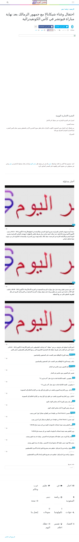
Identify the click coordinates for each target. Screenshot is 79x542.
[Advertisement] (39, 100)
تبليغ (42, 30)
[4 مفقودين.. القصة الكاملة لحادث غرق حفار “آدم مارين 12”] (39, 378)
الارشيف (71, 9)
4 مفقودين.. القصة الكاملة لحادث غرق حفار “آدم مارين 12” (57, 384)
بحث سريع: (71, 464)
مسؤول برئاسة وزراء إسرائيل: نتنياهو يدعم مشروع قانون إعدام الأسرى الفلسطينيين (50, 454)
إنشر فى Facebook (44, 26)
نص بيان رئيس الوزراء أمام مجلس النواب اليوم (61, 408)
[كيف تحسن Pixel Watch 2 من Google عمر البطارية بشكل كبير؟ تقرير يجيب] (39, 413)
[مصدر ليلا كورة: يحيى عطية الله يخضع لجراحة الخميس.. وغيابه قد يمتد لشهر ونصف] (39, 436)
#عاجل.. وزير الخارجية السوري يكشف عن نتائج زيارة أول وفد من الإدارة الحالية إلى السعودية (48, 396)
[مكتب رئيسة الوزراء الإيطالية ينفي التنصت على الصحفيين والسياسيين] (39, 355)
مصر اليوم (33, 164)
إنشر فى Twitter (60, 26)
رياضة (66, 9)
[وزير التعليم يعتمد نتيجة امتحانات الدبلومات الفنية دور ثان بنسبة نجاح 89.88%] (39, 425)
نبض (62, 9)
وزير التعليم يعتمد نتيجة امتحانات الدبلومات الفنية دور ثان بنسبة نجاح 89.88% (52, 431)
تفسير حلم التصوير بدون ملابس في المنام (62, 373)
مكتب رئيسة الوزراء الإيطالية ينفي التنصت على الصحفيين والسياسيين (54, 361)
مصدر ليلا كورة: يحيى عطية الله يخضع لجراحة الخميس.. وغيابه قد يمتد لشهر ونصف (51, 443)
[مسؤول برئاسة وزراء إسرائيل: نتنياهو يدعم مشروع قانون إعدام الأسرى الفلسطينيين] (39, 448)
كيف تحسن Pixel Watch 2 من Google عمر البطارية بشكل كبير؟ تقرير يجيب (52, 419)
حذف (36, 30)
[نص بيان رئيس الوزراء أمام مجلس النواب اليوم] (39, 401)
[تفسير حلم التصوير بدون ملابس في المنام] (39, 367)
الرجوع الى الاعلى (10, 537)
